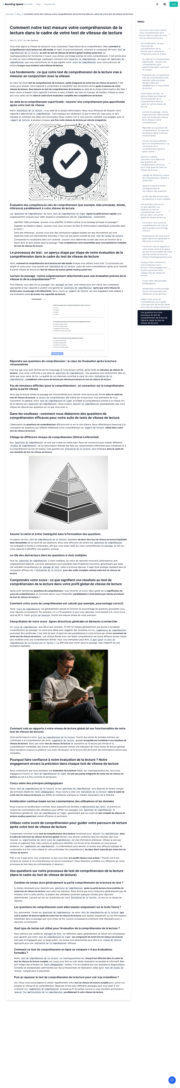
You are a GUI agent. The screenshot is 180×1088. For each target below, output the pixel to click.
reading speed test (92, 52)
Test (174, 4)
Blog (38, 4)
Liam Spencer (32, 40)
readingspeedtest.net (20, 56)
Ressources (50, 4)
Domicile (28, 4)
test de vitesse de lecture (104, 83)
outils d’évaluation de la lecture (67, 750)
